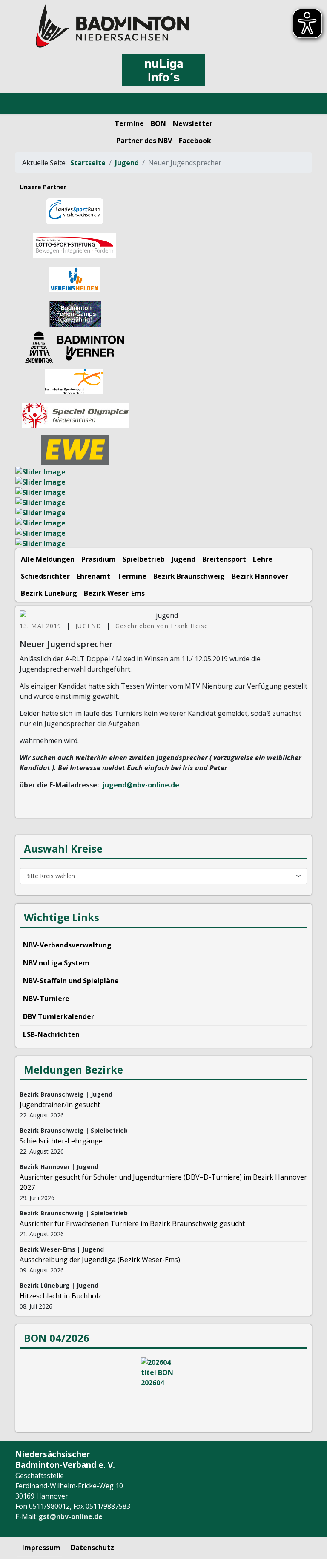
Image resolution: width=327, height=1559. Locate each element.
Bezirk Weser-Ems (114, 593)
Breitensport (224, 559)
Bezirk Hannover (260, 576)
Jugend (127, 162)
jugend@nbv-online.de (140, 785)
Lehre (262, 559)
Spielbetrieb (144, 559)
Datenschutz (92, 1547)
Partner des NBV (144, 140)
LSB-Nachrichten (51, 1034)
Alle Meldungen (48, 559)
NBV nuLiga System (56, 963)
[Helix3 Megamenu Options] (27, 104)
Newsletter (192, 123)
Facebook (195, 140)
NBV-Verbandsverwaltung (67, 945)
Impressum (41, 1547)
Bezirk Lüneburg (49, 593)
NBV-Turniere (46, 998)
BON (158, 123)
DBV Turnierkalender (58, 1016)
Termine (129, 123)
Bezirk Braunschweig (189, 576)
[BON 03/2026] (163, 1389)
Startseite (88, 162)
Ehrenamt (93, 576)
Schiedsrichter (45, 576)
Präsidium (98, 559)
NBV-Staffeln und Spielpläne (71, 980)
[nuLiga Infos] (163, 70)
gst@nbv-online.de (70, 1516)
